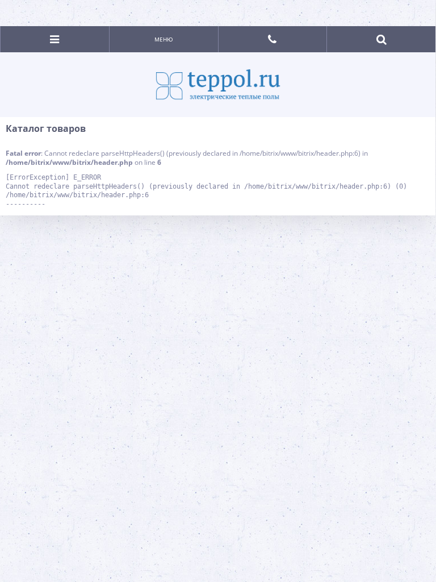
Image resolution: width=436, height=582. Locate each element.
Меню (163, 39)
